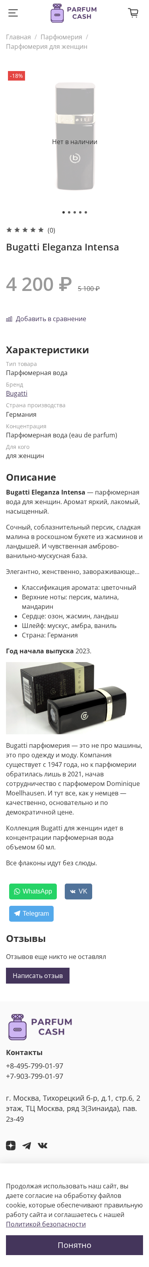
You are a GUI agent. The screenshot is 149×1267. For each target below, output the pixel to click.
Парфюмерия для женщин (46, 46)
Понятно (74, 1245)
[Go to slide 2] (69, 212)
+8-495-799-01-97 (34, 1066)
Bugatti (16, 393)
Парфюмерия (61, 37)
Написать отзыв (38, 975)
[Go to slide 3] (75, 212)
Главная (18, 37)
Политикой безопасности (46, 1224)
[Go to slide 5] (86, 212)
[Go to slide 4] (80, 212)
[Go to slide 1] (63, 212)
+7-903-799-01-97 (34, 1076)
